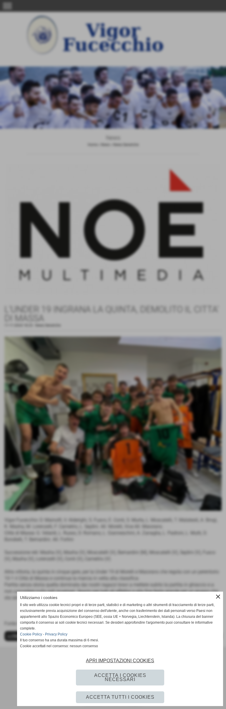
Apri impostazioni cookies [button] (120, 660)
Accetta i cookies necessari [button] (120, 677)
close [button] (218, 596)
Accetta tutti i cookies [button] (120, 697)
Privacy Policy (56, 634)
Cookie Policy (31, 634)
